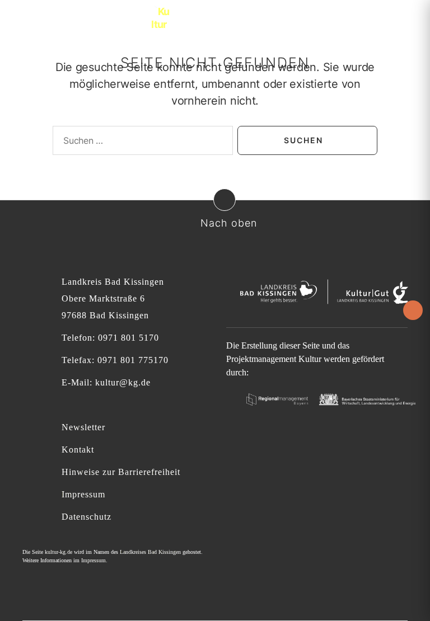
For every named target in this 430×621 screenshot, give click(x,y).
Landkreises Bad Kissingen (150, 552)
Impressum (83, 494)
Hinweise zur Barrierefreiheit (121, 472)
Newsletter (83, 427)
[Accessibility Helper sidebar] (413, 310)
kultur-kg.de (58, 552)
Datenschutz (86, 516)
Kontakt (78, 449)
